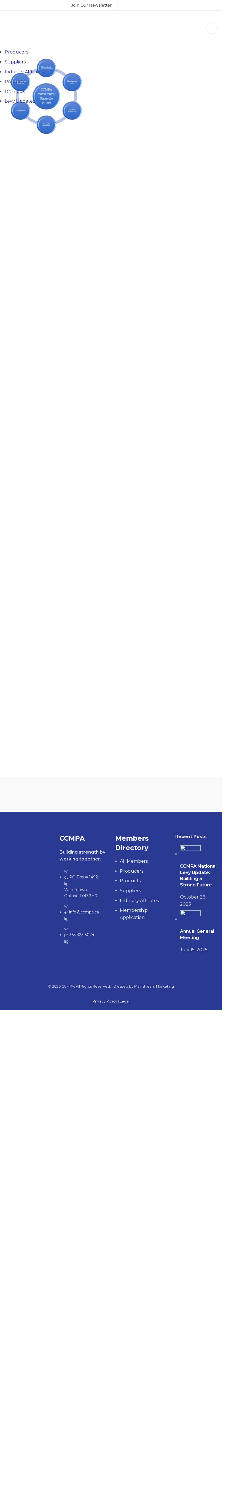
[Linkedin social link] (147, 5)
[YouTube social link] (140, 5)
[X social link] (133, 5)
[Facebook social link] (126, 5)
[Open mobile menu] (211, 28)
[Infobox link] (91, 5)
